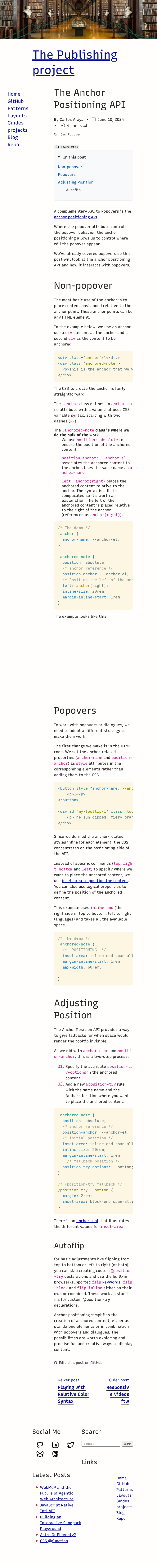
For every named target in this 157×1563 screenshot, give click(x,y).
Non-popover (70, 166)
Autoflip (73, 190)
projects (18, 130)
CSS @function (54, 1541)
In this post (74, 157)
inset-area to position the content (95, 880)
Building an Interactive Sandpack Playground (60, 1523)
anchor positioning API (75, 217)
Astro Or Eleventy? (58, 1534)
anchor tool (87, 1221)
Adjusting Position (75, 182)
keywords (106, 1282)
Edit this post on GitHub (80, 1362)
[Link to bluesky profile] (40, 1456)
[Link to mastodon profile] (55, 1456)
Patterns (18, 108)
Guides (16, 123)
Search (127, 1443)
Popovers (67, 174)
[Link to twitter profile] (70, 1447)
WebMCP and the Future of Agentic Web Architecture (57, 1493)
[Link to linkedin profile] (55, 1447)
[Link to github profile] (40, 1447)
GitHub (16, 101)
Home (14, 94)
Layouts (17, 115)
